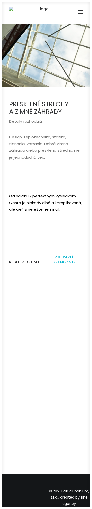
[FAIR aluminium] (42, 12)
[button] (80, 12)
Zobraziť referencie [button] (64, 259)
